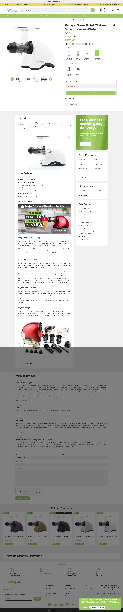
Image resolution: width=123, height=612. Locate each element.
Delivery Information (70, 588)
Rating (17, 454)
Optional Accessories (71, 63)
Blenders (48, 591)
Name (63, 454)
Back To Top (61, 564)
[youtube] (61, 604)
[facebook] (49, 604)
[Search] (93, 10)
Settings (85, 607)
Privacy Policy (69, 595)
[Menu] (108, 9)
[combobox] (55, 10)
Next (50, 79)
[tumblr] (73, 604)
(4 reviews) (76, 36)
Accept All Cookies (98, 607)
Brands (48, 595)
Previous (12, 79)
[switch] (105, 11)
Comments (18, 468)
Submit (37, 599)
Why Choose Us (90, 591)
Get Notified (91, 93)
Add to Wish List (72, 104)
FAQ (87, 593)
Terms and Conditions (71, 593)
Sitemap (88, 595)
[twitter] (55, 604)
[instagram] (67, 604)
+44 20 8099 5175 (10, 589)
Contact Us (89, 588)
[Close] (119, 1)
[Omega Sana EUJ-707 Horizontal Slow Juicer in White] (19, 79)
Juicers (48, 588)
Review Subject (19, 461)
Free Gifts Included (70, 47)
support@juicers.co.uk (14, 587)
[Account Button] (112, 10)
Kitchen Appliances (51, 593)
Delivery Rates (69, 591)
